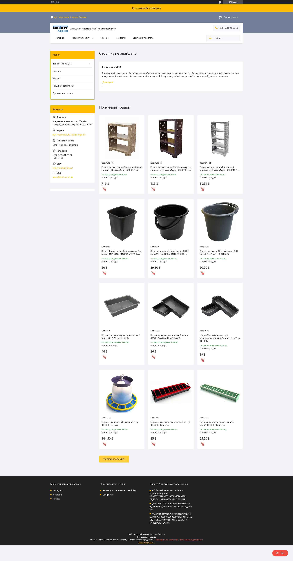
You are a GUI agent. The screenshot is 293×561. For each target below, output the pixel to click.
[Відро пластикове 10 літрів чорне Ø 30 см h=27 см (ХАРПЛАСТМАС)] (220, 222)
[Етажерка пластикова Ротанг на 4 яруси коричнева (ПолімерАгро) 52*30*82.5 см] (170, 138)
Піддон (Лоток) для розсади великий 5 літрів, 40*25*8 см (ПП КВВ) (120, 336)
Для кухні (107, 82)
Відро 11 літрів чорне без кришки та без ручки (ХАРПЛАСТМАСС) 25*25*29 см (121, 252)
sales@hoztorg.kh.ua (63, 177)
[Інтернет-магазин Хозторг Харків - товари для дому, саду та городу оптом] (60, 29)
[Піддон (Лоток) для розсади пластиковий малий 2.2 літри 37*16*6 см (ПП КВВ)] (220, 306)
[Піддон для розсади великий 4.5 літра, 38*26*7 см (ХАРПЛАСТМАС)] (170, 306)
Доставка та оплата (143, 38)
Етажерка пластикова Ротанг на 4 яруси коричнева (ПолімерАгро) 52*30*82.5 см (170, 169)
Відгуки (56, 78)
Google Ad (108, 494)
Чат (282, 553)
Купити (104, 189)
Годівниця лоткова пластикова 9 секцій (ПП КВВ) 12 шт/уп (170, 423)
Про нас (105, 38)
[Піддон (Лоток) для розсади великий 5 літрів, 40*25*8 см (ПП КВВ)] (121, 306)
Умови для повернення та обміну (119, 490)
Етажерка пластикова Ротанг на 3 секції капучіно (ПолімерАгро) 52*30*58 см (121, 169)
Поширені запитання (63, 86)
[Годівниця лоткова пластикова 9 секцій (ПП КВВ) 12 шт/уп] (170, 393)
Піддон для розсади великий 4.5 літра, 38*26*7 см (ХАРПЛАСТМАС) (169, 336)
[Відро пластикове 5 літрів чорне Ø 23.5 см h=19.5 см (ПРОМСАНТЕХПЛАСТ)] (170, 222)
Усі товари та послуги (114, 459)
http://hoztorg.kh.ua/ (63, 168)
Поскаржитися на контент (167, 540)
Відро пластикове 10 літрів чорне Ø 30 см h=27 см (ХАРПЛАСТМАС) (219, 252)
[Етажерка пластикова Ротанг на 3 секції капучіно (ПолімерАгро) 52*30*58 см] (121, 138)
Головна (60, 38)
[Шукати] (210, 38)
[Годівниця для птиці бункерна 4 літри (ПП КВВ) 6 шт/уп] (121, 393)
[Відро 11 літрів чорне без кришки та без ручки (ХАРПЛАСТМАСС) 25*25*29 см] (121, 222)
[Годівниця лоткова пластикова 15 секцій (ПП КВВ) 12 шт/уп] (220, 393)
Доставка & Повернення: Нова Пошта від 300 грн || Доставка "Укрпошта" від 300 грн (171, 506)
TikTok (56, 499)
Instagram (58, 490)
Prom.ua (161, 534)
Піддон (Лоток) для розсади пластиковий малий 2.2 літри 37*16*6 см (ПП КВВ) (220, 338)
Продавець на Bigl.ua (146, 537)
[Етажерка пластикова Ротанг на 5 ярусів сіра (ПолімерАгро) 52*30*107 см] (220, 138)
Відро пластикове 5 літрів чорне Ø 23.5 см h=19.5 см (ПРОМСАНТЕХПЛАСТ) (169, 252)
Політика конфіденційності (191, 540)
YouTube (57, 494)
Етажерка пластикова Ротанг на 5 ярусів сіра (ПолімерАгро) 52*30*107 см (220, 169)
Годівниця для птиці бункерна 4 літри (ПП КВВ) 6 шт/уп (120, 423)
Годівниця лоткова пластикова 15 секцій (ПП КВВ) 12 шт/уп (217, 423)
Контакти (121, 38)
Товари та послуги (81, 38)
